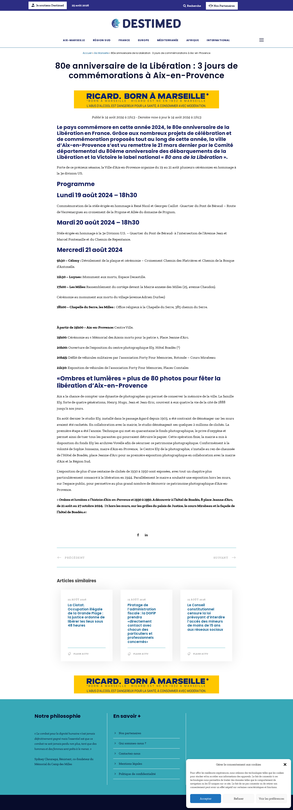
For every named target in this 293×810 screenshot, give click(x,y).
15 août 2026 (137, 599)
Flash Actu (81, 654)
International (218, 40)
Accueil (87, 53)
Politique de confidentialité (137, 774)
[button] (285, 764)
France (124, 40)
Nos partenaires (130, 733)
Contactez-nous (129, 753)
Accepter (205, 798)
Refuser (239, 798)
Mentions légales (130, 763)
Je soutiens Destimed (50, 5)
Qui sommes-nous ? (132, 743)
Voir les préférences (271, 798)
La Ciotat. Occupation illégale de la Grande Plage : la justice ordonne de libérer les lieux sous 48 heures (86, 615)
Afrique (192, 40)
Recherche (194, 6)
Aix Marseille (101, 53)
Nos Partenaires (224, 6)
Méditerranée (167, 40)
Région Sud (102, 40)
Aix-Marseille (74, 40)
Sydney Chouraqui (46, 759)
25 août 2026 (77, 599)
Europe (143, 40)
